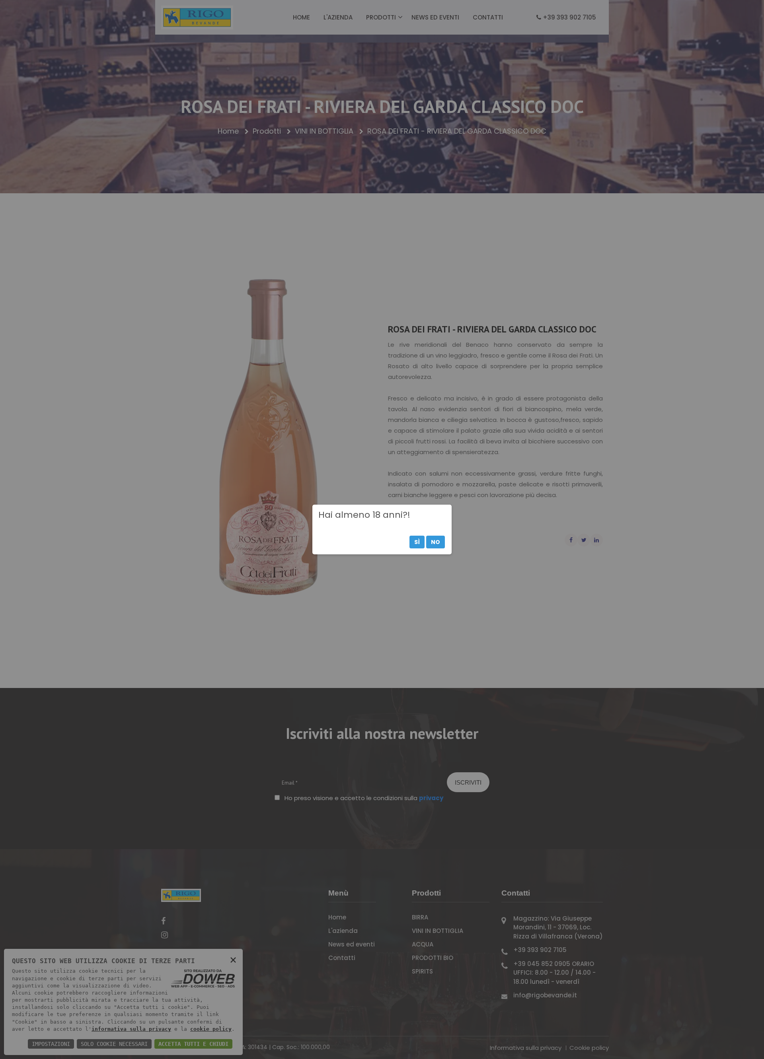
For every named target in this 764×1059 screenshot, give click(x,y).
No (435, 542)
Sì (417, 542)
